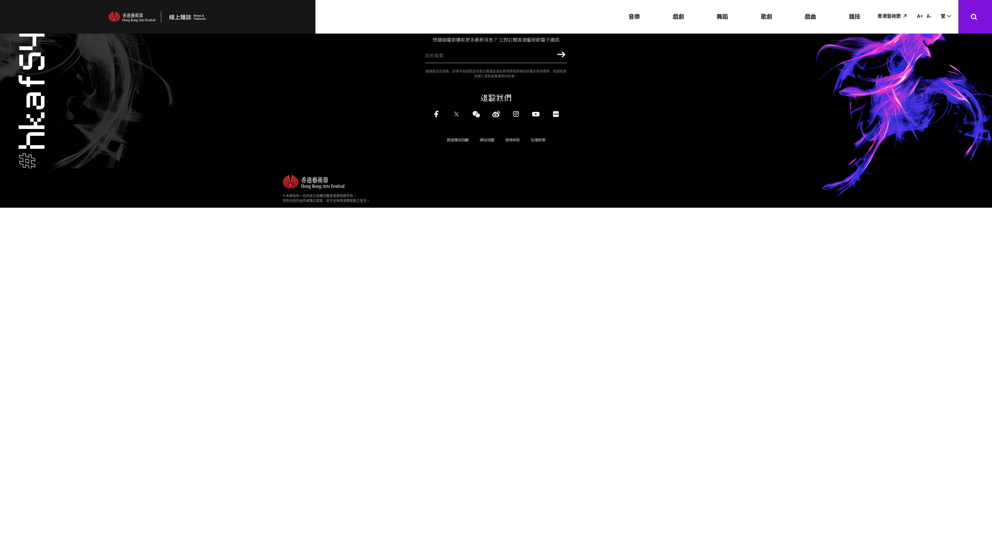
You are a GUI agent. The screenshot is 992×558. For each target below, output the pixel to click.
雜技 (854, 16)
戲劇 (678, 16)
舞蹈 (722, 16)
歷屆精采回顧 (458, 139)
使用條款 (512, 139)
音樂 (634, 16)
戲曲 (810, 16)
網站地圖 (487, 139)
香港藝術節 (889, 15)
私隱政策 (538, 139)
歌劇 (766, 16)
